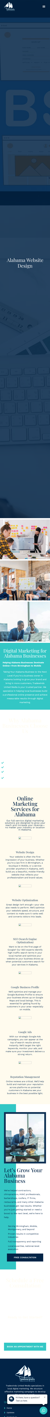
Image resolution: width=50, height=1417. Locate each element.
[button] (44, 6)
